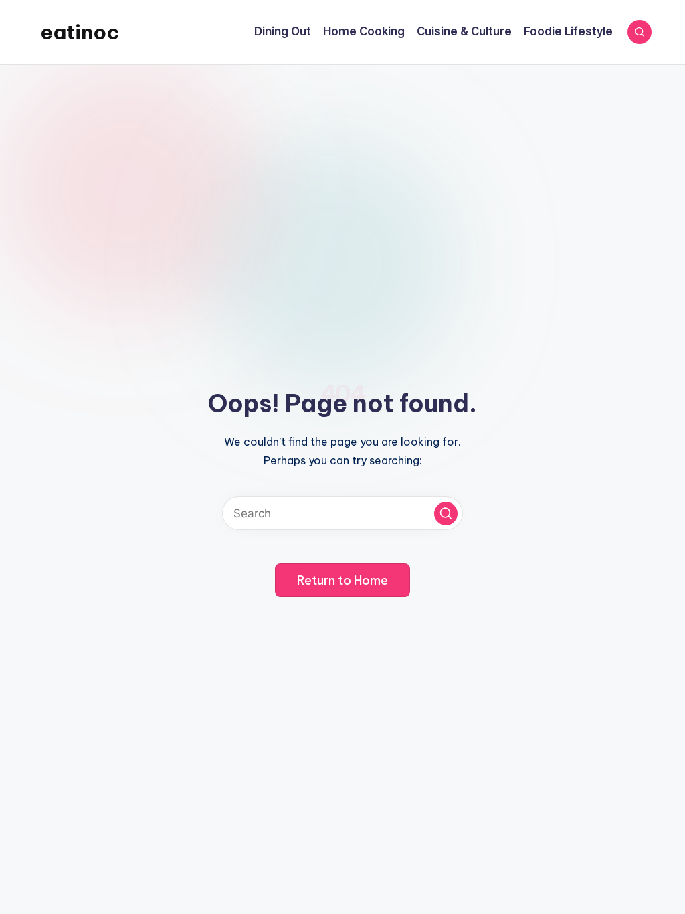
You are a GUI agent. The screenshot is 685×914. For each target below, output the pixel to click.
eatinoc (79, 32)
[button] (446, 513)
